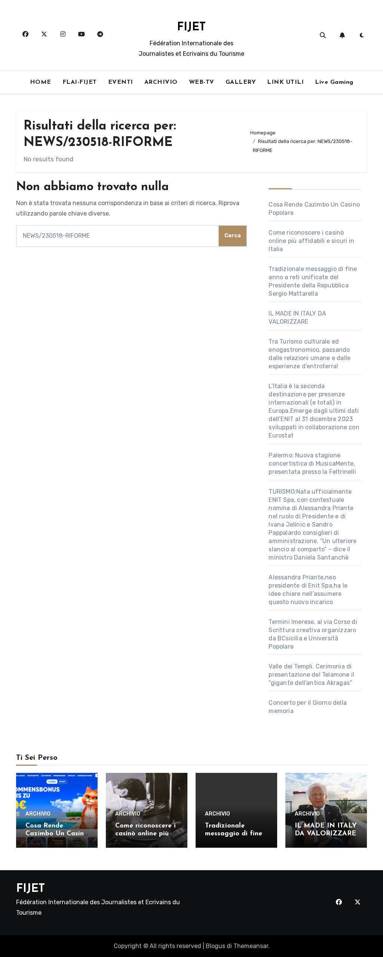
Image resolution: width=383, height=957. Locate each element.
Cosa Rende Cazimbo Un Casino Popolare (56, 834)
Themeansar (250, 946)
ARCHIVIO (161, 82)
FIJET (191, 27)
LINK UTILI (285, 82)
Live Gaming (334, 82)
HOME (40, 82)
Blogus (215, 946)
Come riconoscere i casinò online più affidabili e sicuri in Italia (311, 241)
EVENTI (120, 82)
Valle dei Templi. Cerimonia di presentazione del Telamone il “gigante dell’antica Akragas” (311, 674)
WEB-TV (201, 82)
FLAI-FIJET (79, 82)
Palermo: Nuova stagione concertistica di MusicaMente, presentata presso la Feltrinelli (312, 463)
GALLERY (241, 82)
